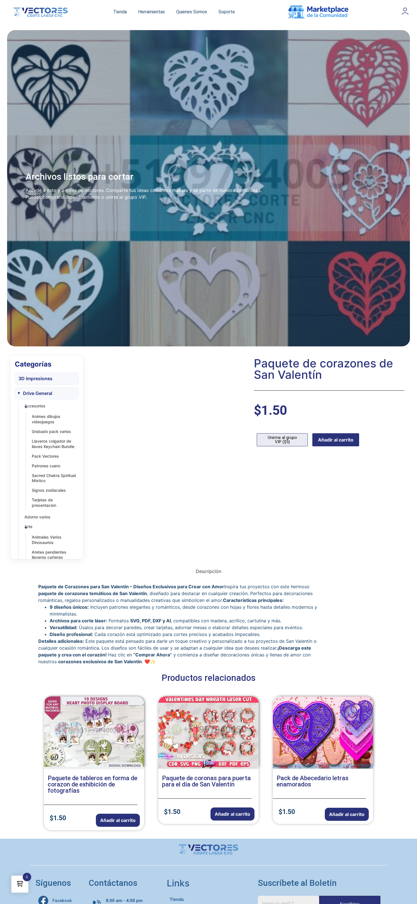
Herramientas (151, 11)
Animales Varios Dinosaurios (47, 540)
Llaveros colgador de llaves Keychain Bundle (53, 444)
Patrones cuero (46, 465)
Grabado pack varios (51, 431)
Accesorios (34, 405)
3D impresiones (35, 378)
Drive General (37, 393)
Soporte (226, 11)
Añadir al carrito (335, 440)
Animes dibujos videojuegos (46, 419)
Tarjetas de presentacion (44, 502)
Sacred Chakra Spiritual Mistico (54, 478)
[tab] (208, 571)
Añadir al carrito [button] (118, 820)
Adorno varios (37, 516)
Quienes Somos (191, 11)
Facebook (62, 900)
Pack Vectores (45, 456)
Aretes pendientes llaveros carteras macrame (49, 557)
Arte (28, 526)
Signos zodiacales (49, 490)
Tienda (120, 11)
